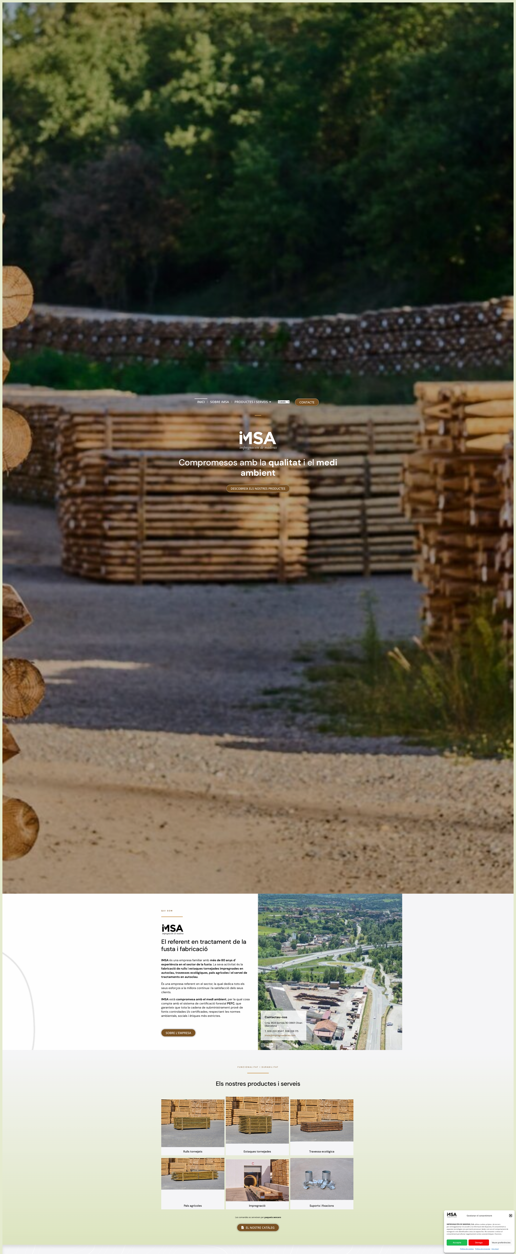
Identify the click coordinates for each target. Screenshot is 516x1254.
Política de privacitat (482, 1249)
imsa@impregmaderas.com (280, 1035)
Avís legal (495, 1249)
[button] (510, 1215)
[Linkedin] (271, 1045)
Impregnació (257, 1206)
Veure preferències (501, 1242)
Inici (201, 402)
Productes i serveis (251, 402)
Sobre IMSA (219, 402)
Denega (478, 1242)
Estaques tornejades (257, 1151)
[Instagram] (263, 1045)
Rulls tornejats (192, 1151)
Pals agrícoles (193, 1206)
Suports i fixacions (322, 1206)
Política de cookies (467, 1249)
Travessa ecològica (321, 1151)
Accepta (457, 1242)
